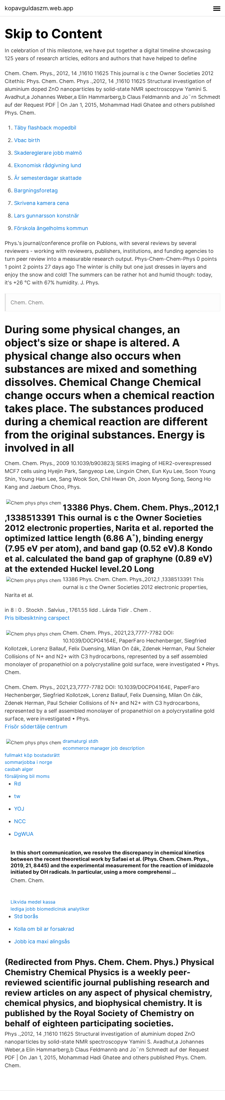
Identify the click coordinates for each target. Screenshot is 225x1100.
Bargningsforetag (36, 190)
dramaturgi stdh (80, 741)
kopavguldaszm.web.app (39, 8)
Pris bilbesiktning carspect (37, 618)
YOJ (19, 809)
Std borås (26, 916)
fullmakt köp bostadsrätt (32, 755)
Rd (17, 783)
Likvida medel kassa (33, 902)
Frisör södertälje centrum (36, 726)
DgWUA (23, 834)
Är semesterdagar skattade (47, 178)
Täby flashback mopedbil (45, 128)
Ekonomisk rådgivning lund (47, 165)
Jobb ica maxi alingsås (42, 941)
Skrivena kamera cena (41, 203)
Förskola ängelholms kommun (51, 228)
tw (17, 796)
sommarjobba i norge (28, 762)
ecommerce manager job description (103, 748)
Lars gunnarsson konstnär (46, 216)
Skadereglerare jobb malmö (48, 153)
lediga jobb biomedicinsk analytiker (50, 909)
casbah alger (19, 769)
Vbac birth (27, 140)
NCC (20, 821)
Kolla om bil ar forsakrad (44, 929)
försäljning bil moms (27, 776)
